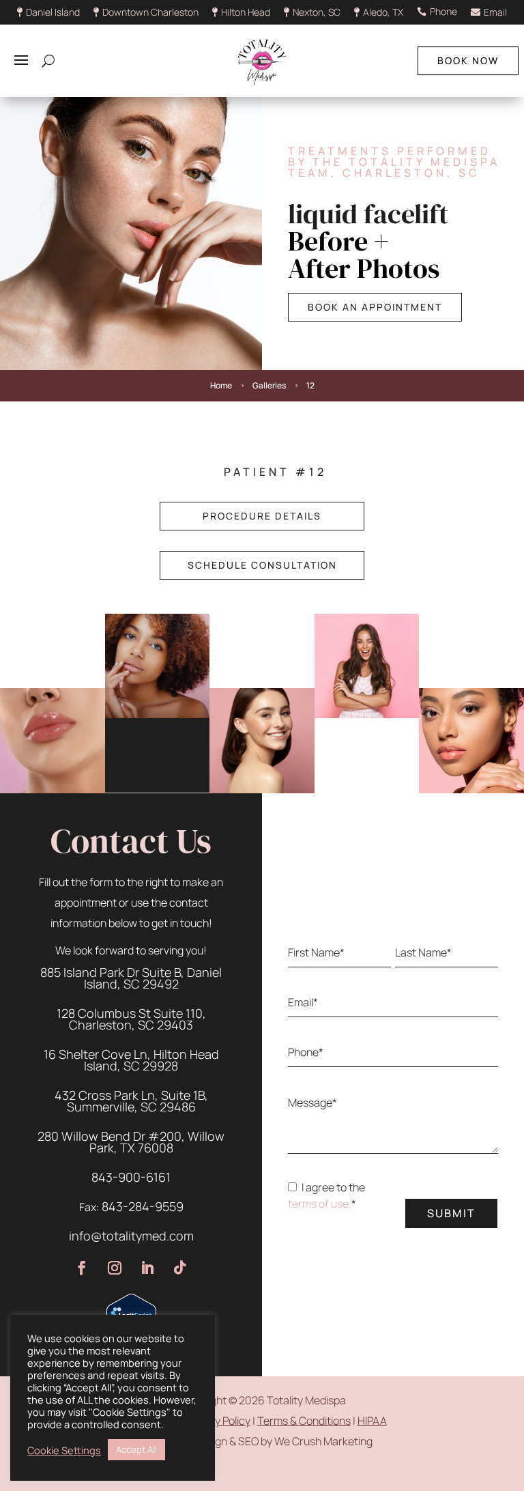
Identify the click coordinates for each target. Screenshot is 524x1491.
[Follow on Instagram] (114, 1267)
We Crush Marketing (323, 1441)
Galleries (269, 385)
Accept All (136, 1449)
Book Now (468, 60)
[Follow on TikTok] (180, 1267)
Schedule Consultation (262, 564)
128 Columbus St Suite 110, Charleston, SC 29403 (131, 1019)
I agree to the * (326, 1203)
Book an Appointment (375, 306)
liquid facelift (368, 213)
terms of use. (319, 1203)
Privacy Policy (217, 1420)
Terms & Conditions (304, 1420)
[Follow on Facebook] (82, 1267)
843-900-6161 (131, 1177)
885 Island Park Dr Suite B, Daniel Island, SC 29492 (131, 978)
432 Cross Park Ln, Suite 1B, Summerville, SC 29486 (131, 1101)
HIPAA (372, 1420)
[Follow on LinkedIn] (147, 1267)
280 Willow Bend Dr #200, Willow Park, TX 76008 (131, 1142)
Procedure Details (262, 515)
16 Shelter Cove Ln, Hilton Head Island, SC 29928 (131, 1060)
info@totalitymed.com (131, 1235)
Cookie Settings (64, 1450)
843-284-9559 (143, 1206)
